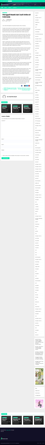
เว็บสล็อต (36, 57)
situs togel (37, 99)
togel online (37, 266)
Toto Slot (36, 247)
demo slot (37, 116)
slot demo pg (37, 123)
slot (36, 50)
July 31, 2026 (38, 421)
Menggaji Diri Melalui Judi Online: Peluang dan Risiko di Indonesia (39, 358)
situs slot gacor (38, 29)
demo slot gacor (38, 130)
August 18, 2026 (6, 421)
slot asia (36, 297)
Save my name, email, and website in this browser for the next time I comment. (16, 155)
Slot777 (36, 211)
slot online (37, 48)
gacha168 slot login (38, 85)
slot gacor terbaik (38, 72)
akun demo (37, 109)
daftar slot (37, 183)
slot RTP (36, 67)
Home (5, 7)
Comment (3, 120)
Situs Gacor (37, 224)
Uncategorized (5, 12)
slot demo (37, 97)
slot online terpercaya (39, 34)
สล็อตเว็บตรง (37, 22)
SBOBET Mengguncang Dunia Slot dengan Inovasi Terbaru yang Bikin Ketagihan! (10, 89)
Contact (15, 7)
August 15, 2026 (17, 421)
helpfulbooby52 (9, 19)
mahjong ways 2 (38, 311)
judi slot (36, 204)
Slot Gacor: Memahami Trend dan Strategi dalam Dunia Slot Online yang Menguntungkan (23, 89)
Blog (36, 388)
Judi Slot (36, 206)
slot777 (36, 221)
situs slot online (38, 185)
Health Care (37, 390)
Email (3, 144)
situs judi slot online (38, 77)
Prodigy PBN (8, 430)
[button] (43, 7)
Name (3, 139)
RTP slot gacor (37, 120)
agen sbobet (37, 90)
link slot (36, 294)
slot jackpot (37, 31)
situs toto (36, 12)
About (10, 7)
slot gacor (37, 43)
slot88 (36, 15)
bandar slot (37, 143)
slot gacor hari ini (38, 17)
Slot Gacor (37, 64)
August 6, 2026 (27, 421)
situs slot (36, 36)
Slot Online (37, 261)
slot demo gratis (38, 152)
